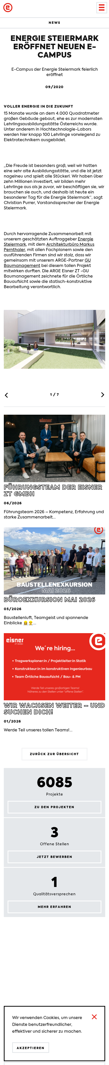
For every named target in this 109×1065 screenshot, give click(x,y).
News (55, 22)
